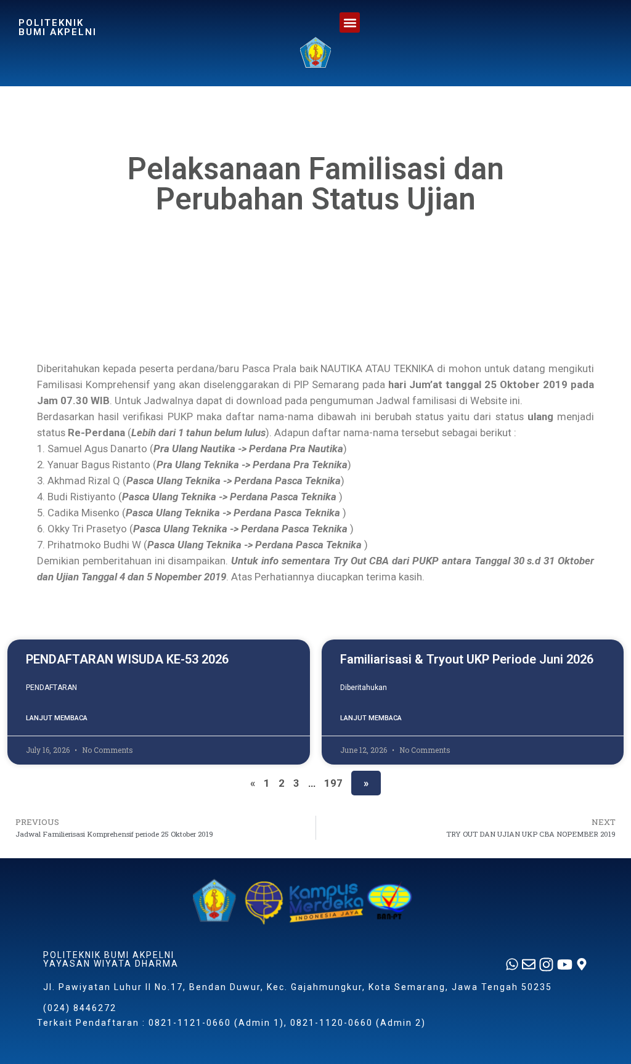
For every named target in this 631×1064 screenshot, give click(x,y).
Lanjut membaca (57, 718)
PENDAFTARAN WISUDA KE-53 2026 (127, 659)
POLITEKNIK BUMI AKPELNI (57, 27)
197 (333, 783)
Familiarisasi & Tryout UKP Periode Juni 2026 (466, 659)
